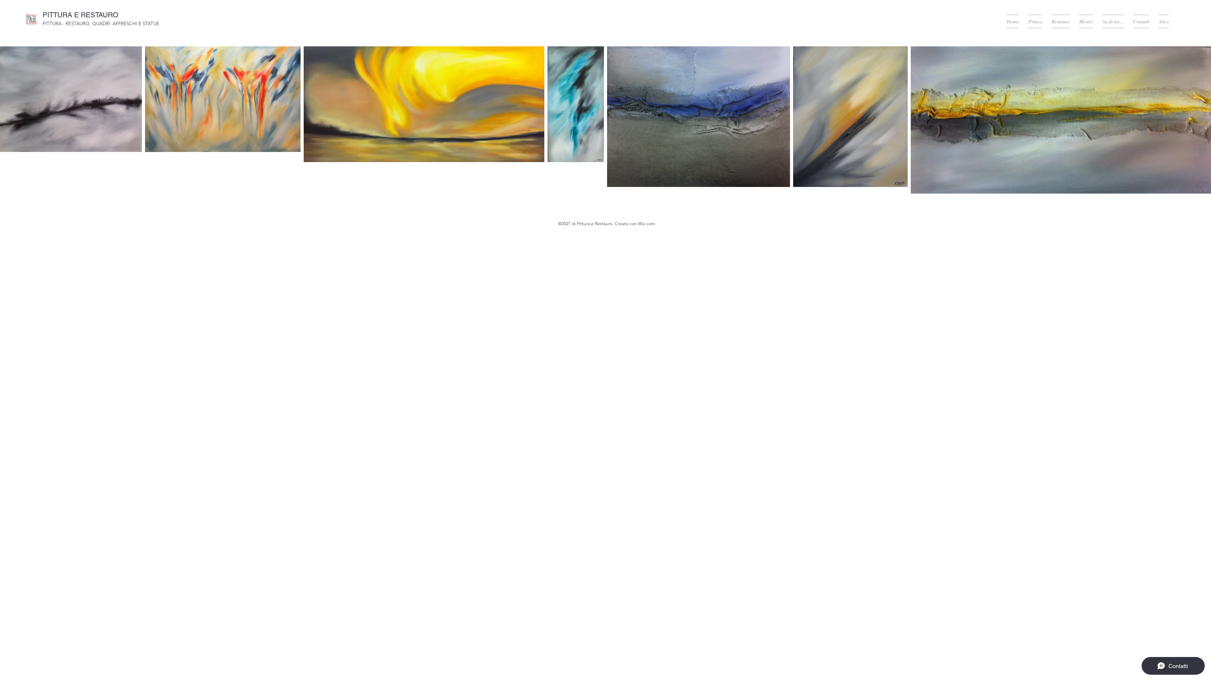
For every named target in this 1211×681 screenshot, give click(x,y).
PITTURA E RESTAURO (80, 15)
